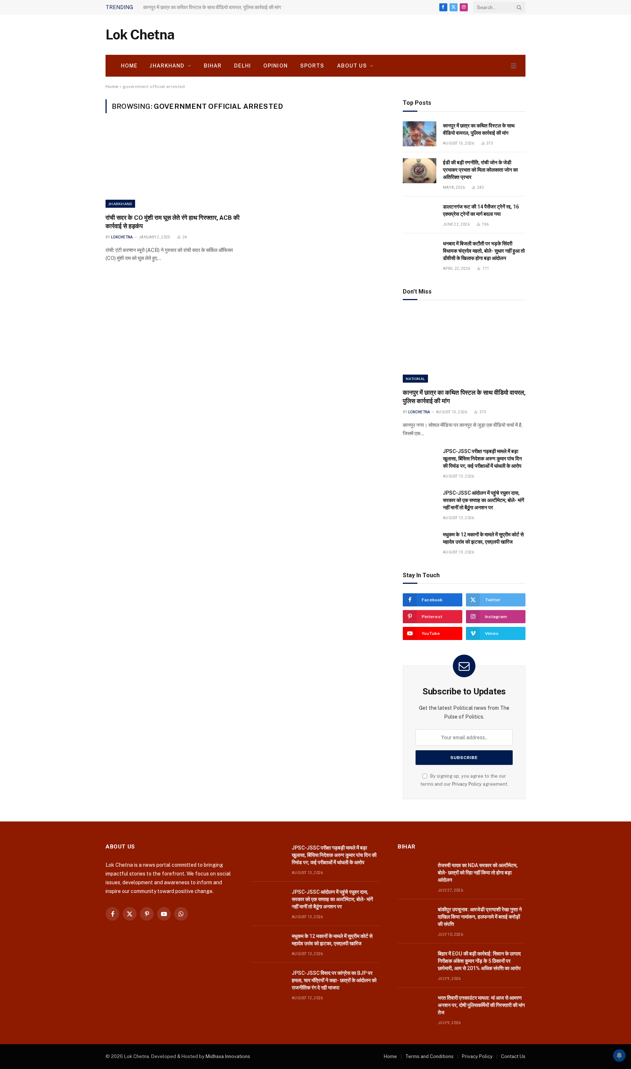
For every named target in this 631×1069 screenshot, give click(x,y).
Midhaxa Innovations (228, 1056)
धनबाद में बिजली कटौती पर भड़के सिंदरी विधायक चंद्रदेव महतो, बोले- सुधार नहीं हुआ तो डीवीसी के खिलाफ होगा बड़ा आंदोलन (484, 251)
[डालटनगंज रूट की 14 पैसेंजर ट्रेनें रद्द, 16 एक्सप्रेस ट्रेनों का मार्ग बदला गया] (419, 214)
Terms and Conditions (429, 1056)
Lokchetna (122, 237)
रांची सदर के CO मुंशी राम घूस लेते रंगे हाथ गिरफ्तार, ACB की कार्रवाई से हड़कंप (173, 222)
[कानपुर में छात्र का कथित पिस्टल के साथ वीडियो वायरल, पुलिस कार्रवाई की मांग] (419, 133)
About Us (352, 66)
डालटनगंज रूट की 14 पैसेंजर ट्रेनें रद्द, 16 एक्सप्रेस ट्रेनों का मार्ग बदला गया (481, 210)
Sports (312, 66)
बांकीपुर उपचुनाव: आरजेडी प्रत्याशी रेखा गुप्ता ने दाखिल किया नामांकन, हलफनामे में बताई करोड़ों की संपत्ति (480, 917)
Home (129, 66)
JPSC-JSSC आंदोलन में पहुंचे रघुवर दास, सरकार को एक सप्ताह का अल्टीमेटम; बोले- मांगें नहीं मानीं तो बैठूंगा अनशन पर (483, 500)
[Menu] (513, 66)
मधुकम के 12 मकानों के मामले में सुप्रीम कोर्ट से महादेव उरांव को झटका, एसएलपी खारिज (483, 538)
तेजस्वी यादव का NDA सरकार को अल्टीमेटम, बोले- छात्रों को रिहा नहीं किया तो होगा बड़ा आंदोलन (478, 872)
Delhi (242, 66)
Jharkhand (167, 66)
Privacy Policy (467, 784)
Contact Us (513, 1056)
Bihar (213, 66)
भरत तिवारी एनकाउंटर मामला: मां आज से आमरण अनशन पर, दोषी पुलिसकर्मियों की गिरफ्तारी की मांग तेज (481, 1005)
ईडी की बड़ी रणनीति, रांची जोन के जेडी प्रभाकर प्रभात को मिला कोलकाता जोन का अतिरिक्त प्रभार (480, 170)
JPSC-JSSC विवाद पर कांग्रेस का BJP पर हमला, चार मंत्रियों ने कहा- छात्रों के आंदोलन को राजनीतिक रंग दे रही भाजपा (334, 980)
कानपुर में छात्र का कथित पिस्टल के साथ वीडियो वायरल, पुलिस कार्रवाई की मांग (479, 129)
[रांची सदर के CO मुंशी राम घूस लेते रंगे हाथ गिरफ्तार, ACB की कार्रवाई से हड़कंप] (173, 167)
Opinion (275, 66)
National (415, 378)
